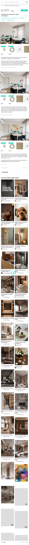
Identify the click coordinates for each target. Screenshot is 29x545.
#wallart (5, 164)
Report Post (25, 167)
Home (2, 5)
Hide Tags (4, 41)
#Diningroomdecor (12, 67)
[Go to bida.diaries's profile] (2, 10)
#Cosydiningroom (4, 67)
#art (2, 164)
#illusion (2, 114)
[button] (2, 2)
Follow (24, 10)
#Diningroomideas (8, 114)
